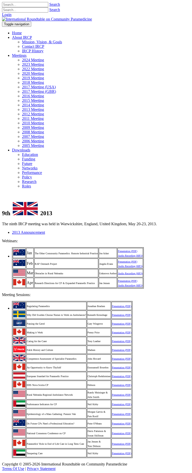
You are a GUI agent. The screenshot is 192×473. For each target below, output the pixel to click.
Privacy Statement (41, 468)
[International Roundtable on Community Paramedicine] (47, 19)
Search (54, 4)
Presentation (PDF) (127, 251)
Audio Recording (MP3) (130, 255)
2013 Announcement (28, 232)
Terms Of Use (13, 468)
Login (7, 15)
